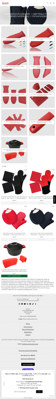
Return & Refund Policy (28, 329)
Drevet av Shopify (28, 397)
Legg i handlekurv (14, 275)
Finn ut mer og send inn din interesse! (28, 350)
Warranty (28, 334)
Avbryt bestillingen (28, 364)
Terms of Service (28, 326)
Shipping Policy (28, 332)
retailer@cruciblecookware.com (30, 344)
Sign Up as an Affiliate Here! (28, 358)
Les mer (35, 289)
